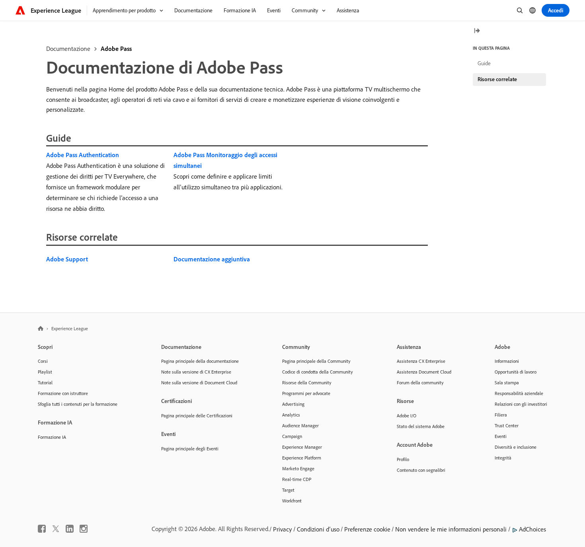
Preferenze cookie (367, 529)
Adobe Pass (116, 49)
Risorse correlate (497, 79)
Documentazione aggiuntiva (212, 259)
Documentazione (68, 49)
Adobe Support (67, 259)
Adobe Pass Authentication (82, 155)
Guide (484, 63)
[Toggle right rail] (477, 31)
